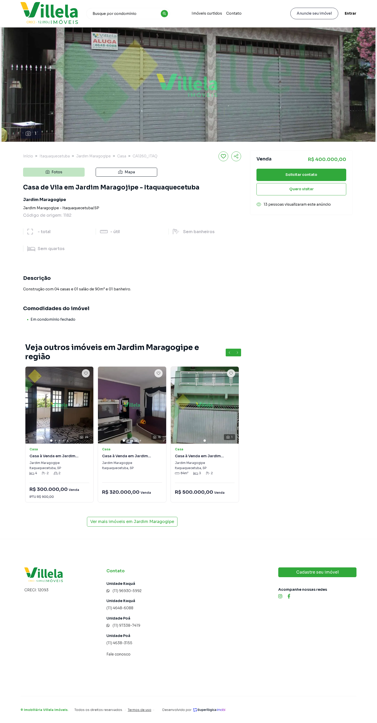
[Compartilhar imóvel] (236, 156)
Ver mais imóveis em (132, 521)
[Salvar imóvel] (223, 156)
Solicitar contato (301, 174)
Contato (234, 13)
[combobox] (128, 13)
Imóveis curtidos (207, 13)
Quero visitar (301, 189)
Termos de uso (139, 710)
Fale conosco (118, 654)
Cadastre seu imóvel (317, 572)
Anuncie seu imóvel (314, 13)
